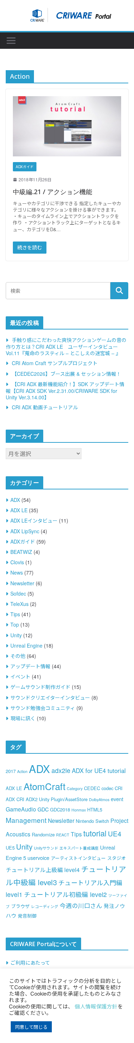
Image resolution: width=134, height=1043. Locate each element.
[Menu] (11, 40)
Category (75, 788)
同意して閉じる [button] (31, 1026)
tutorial (94, 833)
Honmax (78, 810)
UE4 (114, 833)
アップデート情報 (30, 666)
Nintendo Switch (92, 821)
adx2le (60, 770)
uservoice (38, 857)
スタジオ (116, 858)
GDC (43, 809)
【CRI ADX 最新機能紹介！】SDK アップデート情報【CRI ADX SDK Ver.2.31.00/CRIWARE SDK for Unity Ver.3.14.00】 (65, 390)
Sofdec (18, 593)
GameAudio (21, 809)
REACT (62, 834)
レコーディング (44, 906)
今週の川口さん (81, 905)
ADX (15, 499)
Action (22, 771)
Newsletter (22, 583)
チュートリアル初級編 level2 (65, 894)
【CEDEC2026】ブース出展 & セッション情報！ (66, 373)
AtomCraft (44, 786)
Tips (15, 614)
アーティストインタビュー (78, 858)
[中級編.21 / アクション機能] (67, 126)
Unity (16, 635)
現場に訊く (22, 718)
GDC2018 (60, 809)
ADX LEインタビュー (34, 520)
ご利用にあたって (30, 962)
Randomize (43, 834)
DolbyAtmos (99, 799)
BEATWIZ (21, 551)
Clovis (17, 562)
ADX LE (19, 510)
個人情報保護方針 (96, 1006)
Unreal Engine (26, 645)
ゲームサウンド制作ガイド (40, 686)
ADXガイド (25, 166)
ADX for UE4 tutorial (99, 770)
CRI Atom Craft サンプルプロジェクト (55, 363)
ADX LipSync (24, 531)
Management (26, 820)
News (16, 572)
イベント (20, 676)
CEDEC (92, 788)
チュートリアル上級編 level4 (43, 869)
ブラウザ (20, 906)
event (117, 799)
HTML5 (94, 809)
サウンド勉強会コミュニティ (42, 707)
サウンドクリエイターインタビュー (50, 697)
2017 (11, 771)
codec (107, 788)
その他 (17, 655)
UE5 (10, 847)
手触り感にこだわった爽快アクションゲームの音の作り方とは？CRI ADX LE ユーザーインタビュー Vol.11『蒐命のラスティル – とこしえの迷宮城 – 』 (66, 346)
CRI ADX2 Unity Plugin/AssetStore (52, 799)
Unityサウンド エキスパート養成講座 (66, 848)
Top (14, 624)
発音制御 (27, 915)
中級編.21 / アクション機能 (52, 191)
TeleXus (19, 603)
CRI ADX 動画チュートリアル (45, 407)
